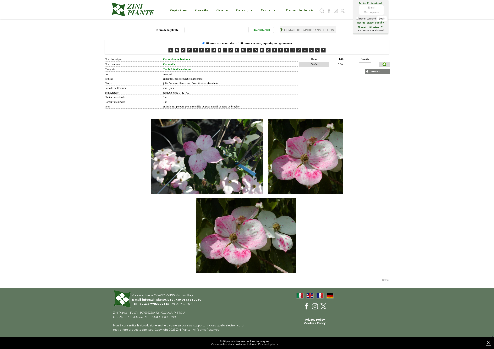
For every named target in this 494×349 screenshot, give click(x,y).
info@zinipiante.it (155, 299)
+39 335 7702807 (150, 304)
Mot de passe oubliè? (370, 22)
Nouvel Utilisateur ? (370, 27)
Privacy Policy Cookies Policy (315, 321)
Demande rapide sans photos (309, 30)
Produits (375, 71)
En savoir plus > (268, 344)
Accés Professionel (370, 3)
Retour (385, 280)
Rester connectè (368, 18)
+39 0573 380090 (188, 299)
